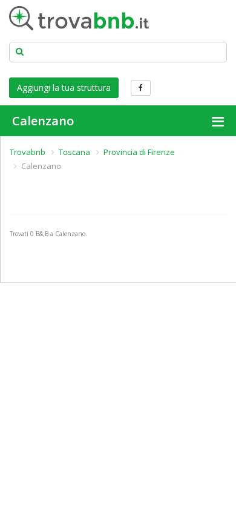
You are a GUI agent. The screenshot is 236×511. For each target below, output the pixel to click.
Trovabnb (27, 152)
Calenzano (43, 121)
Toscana (74, 152)
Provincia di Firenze (139, 152)
